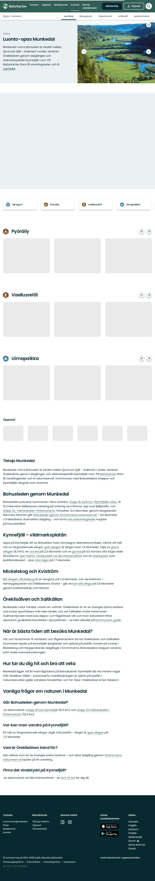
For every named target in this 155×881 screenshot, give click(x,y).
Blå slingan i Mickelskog (18, 579)
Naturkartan (108, 474)
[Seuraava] (149, 231)
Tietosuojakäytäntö (13, 861)
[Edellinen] (142, 231)
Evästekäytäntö (52, 861)
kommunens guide (108, 620)
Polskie (132, 833)
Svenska (133, 821)
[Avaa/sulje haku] (149, 6)
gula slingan (52, 547)
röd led (34, 551)
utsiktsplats (100, 556)
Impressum (70, 861)
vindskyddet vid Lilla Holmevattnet (59, 556)
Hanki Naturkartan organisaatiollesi (120, 857)
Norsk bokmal (136, 844)
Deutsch (133, 829)
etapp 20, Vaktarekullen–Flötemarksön (29, 511)
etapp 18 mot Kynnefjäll (42, 710)
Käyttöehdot (34, 861)
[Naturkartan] (14, 6)
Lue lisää (9, 69)
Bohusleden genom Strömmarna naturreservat (65, 515)
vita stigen (42, 560)
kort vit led (68, 778)
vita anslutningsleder (82, 519)
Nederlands (135, 837)
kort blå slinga (82, 583)
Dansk (132, 848)
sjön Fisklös (27, 556)
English (132, 825)
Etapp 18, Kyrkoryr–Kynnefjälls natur (93, 502)
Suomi (132, 841)
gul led (76, 551)
